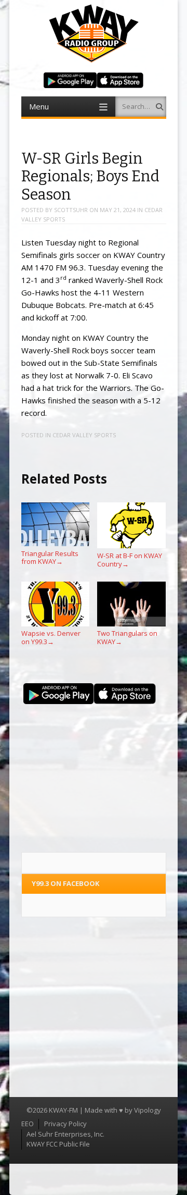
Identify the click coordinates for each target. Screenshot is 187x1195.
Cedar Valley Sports (84, 435)
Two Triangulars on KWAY (127, 637)
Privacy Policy (65, 1123)
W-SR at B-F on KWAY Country (129, 559)
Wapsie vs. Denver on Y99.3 (51, 637)
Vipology (147, 1110)
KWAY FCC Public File (58, 1144)
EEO (27, 1123)
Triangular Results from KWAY (49, 557)
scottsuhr (71, 210)
